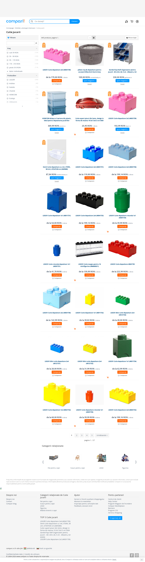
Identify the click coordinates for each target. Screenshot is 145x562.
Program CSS (113, 510)
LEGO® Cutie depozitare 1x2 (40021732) (57, 410)
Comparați (57, 81)
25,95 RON (89, 126)
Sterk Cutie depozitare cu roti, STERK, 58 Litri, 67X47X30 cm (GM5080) (56, 168)
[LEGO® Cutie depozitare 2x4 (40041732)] (122, 394)
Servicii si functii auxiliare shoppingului (89, 499)
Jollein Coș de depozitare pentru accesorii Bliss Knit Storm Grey (89, 71)
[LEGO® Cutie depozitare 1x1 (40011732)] (89, 297)
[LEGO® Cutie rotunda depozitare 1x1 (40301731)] (57, 249)
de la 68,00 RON (57, 417)
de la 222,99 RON (122, 271)
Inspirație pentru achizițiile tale (86, 504)
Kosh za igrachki (46, 548)
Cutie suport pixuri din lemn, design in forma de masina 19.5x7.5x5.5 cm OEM (89, 119)
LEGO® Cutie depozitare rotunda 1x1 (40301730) (89, 411)
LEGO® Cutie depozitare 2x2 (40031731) (90, 167)
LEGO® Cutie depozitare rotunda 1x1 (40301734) (122, 217)
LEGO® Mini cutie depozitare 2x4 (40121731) (57, 362)
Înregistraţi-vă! (115, 518)
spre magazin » (89, 81)
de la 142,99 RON (57, 320)
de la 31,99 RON (89, 368)
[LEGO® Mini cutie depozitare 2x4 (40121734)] (122, 297)
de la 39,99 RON (122, 223)
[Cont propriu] (137, 21)
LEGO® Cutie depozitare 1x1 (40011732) (90, 313)
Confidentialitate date (14, 554)
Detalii (90, 84)
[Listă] (90, 37)
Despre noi (10, 499)
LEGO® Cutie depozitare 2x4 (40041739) (57, 70)
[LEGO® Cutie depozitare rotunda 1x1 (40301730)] (89, 394)
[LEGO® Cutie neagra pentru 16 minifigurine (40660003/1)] (89, 249)
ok (36, 43)
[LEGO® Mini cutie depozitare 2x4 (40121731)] (57, 346)
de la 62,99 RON (122, 368)
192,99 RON (122, 126)
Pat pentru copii (54, 468)
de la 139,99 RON (89, 271)
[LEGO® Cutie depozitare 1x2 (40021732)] (57, 394)
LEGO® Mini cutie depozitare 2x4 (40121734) (122, 314)
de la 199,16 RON (122, 417)
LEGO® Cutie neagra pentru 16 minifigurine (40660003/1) (89, 265)
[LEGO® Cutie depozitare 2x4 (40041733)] (89, 200)
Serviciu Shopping (115, 513)
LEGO (101, 468)
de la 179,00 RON (57, 77)
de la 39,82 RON (89, 320)
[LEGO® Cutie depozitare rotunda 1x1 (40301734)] (122, 200)
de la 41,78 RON (57, 271)
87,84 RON (56, 174)
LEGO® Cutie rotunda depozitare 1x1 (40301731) (56, 265)
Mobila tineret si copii (48, 510)
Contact (9, 501)
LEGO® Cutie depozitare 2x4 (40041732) (122, 410)
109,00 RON (89, 77)
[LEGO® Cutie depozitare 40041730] (122, 249)
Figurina (125, 468)
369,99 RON (56, 126)
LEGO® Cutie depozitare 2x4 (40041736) (122, 167)
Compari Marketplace (116, 506)
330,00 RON (122, 77)
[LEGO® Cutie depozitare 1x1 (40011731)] (57, 200)
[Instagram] (137, 555)
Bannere (111, 508)
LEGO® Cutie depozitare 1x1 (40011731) (57, 216)
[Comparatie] (126, 21)
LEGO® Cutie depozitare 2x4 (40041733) (90, 216)
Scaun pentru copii (77, 468)
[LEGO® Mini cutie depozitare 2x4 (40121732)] (89, 346)
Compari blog (11, 504)
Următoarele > (102, 435)
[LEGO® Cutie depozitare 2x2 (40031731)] (89, 151)
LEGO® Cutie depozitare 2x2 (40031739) (122, 118)
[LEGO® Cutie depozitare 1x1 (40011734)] (122, 346)
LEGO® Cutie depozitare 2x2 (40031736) (57, 313)
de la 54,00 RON (57, 223)
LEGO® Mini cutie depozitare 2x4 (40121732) (90, 362)
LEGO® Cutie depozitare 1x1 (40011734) (122, 361)
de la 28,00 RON (122, 320)
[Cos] (131, 21)
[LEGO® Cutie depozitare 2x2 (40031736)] (57, 297)
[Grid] (94, 37)
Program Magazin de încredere (120, 504)
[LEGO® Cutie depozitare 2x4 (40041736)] (122, 151)
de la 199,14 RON (122, 174)
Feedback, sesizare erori (83, 506)
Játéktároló (31, 548)
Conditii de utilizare (31, 554)
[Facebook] (132, 555)
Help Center (112, 501)
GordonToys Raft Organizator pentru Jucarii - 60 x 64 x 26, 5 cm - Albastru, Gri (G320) (122, 72)
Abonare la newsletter (82, 501)
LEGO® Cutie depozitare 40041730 (122, 264)
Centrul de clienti (114, 499)
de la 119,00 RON (89, 174)
